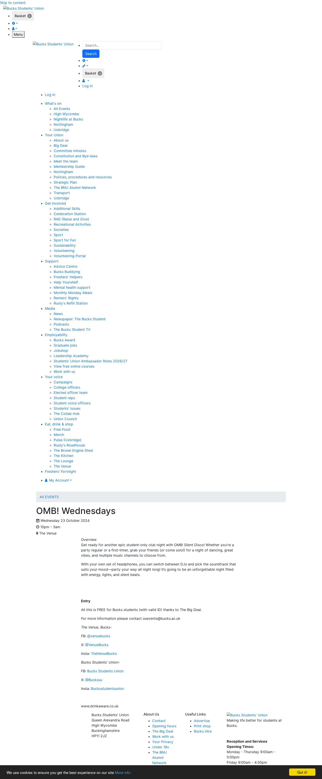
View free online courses (74, 366)
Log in (87, 86)
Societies (61, 229)
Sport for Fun (65, 240)
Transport (62, 193)
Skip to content (13, 2)
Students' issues (67, 408)
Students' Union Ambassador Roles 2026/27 (90, 361)
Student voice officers (72, 403)
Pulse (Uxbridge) (67, 440)
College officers (67, 387)
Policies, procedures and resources (83, 177)
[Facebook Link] (231, 735)
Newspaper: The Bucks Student (80, 319)
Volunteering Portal (70, 256)
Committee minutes (70, 151)
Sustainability (65, 245)
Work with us (64, 371)
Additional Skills (67, 208)
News (58, 314)
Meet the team (66, 161)
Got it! (302, 772)
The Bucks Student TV (72, 329)
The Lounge (63, 461)
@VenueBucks (96, 645)
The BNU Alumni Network (75, 187)
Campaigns (63, 382)
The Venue (62, 466)
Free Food (62, 429)
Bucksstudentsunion (107, 688)
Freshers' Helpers (68, 277)
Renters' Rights (66, 298)
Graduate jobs (65, 345)
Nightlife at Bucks (68, 119)
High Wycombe (66, 114)
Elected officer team (71, 392)
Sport (58, 235)
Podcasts (61, 324)
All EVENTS (49, 497)
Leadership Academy (71, 356)
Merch (59, 434)
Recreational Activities (72, 224)
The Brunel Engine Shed (73, 450)
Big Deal (60, 145)
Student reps (64, 398)
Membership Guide (69, 166)
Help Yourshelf (66, 282)
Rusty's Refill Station (71, 303)
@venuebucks (98, 636)
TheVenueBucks (104, 653)
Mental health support (72, 287)
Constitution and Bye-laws (75, 156)
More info (122, 772)
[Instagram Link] (239, 735)
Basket (20, 16)
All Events (62, 108)
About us (61, 140)
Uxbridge (61, 129)
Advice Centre (65, 266)
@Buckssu (93, 680)
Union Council (65, 419)
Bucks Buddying (67, 271)
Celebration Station (70, 214)
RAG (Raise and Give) (71, 219)
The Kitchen (63, 455)
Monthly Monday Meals (73, 292)
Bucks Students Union (105, 671)
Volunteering (64, 250)
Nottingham (63, 124)
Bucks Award (64, 340)
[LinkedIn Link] (246, 735)
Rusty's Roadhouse (69, 445)
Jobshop (61, 350)
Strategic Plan (65, 182)
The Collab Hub (67, 413)
